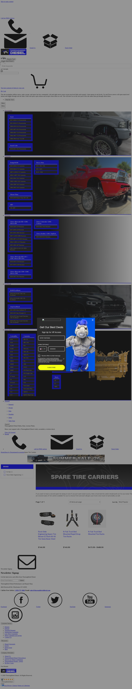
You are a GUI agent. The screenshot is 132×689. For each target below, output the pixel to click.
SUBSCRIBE (51, 367)
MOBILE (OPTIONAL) (43, 344)
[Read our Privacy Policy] (64, 359)
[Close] (92, 320)
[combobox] (42, 349)
